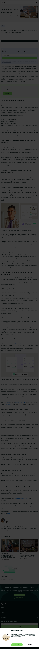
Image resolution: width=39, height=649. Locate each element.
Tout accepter (17, 644)
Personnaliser (30, 644)
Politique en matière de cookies (24, 641)
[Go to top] (37, 644)
